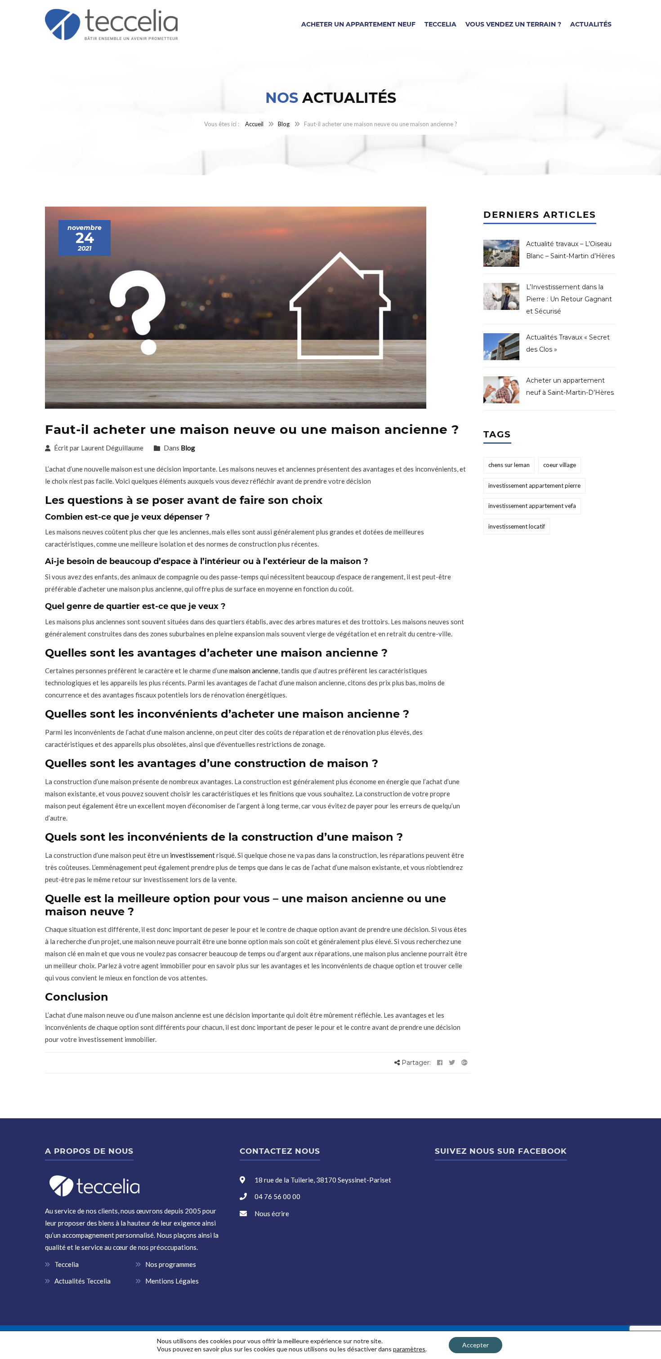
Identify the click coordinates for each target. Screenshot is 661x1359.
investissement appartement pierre (534, 485)
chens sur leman (509, 464)
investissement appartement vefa (532, 505)
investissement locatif (516, 526)
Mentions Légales (172, 1281)
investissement (192, 855)
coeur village (559, 464)
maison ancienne (253, 670)
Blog (284, 124)
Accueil (254, 124)
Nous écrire (272, 1213)
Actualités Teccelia (82, 1281)
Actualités (591, 24)
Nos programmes (170, 1264)
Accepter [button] (475, 1345)
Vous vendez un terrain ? (513, 24)
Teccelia (440, 24)
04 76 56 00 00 (276, 1196)
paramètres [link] (409, 1349)
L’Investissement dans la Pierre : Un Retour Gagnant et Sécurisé (569, 299)
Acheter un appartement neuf (358, 24)
